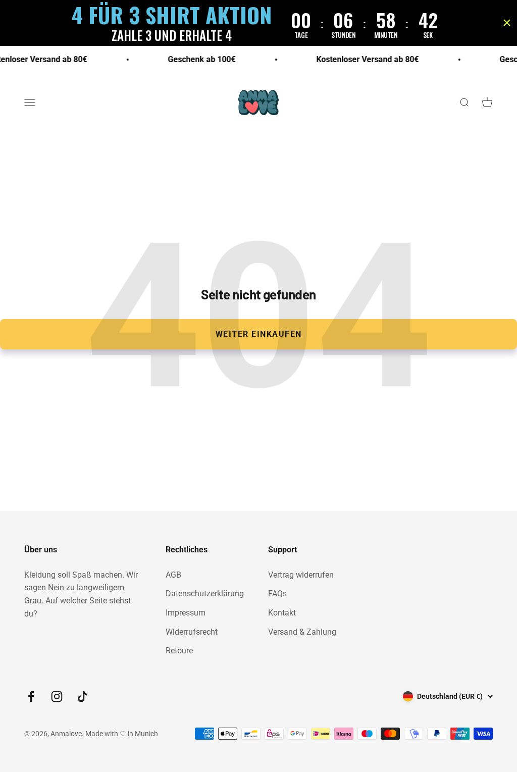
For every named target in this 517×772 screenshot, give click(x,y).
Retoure (179, 650)
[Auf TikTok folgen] (82, 696)
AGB (173, 575)
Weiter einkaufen (259, 334)
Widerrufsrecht (192, 632)
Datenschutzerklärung (205, 593)
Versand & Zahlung (302, 632)
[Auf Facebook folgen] (31, 696)
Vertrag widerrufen (301, 575)
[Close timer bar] (507, 23)
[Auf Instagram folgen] (57, 696)
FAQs (277, 593)
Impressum (185, 612)
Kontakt (282, 612)
